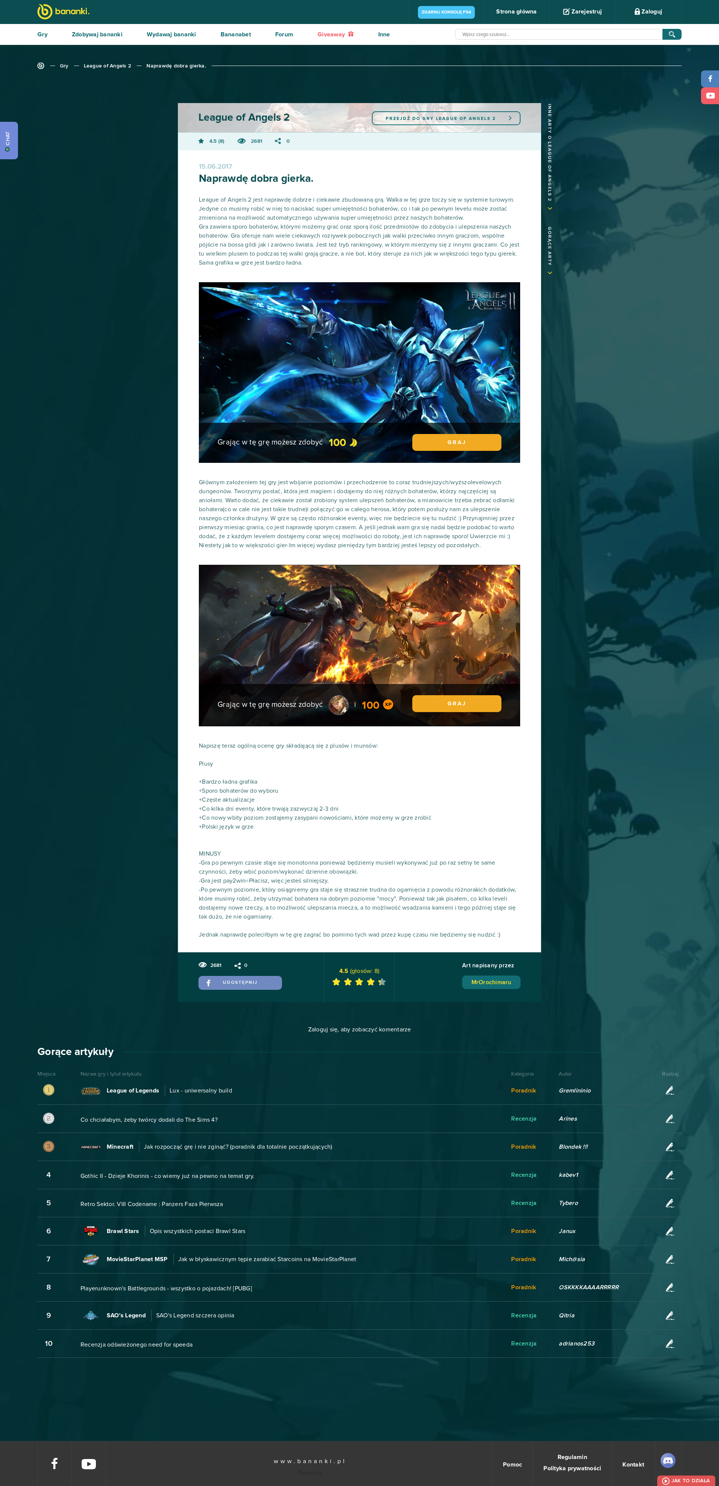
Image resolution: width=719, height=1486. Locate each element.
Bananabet (236, 34)
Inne (384, 34)
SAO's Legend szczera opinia (195, 1315)
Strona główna (516, 12)
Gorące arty (549, 246)
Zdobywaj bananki (97, 34)
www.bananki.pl (310, 1461)
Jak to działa (690, 1480)
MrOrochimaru (491, 982)
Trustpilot (310, 1473)
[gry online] (63, 12)
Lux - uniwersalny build (201, 1091)
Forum (284, 34)
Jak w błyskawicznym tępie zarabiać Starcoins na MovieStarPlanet (267, 1259)
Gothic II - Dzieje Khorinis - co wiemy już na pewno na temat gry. (168, 1176)
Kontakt (633, 1465)
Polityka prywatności (572, 1468)
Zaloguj (651, 12)
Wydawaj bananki (171, 34)
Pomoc (512, 1465)
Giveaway (332, 34)
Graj (457, 442)
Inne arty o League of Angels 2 (549, 153)
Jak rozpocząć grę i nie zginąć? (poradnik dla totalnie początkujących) (238, 1147)
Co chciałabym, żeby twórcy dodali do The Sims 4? (149, 1120)
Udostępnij (240, 982)
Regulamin (572, 1457)
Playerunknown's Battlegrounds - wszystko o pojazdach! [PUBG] (166, 1288)
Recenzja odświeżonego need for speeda (136, 1345)
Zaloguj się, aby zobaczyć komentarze (359, 1030)
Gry (42, 34)
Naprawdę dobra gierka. (176, 66)
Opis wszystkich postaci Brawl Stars (198, 1231)
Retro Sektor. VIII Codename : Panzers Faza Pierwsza (152, 1204)
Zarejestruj (586, 12)
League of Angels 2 (107, 66)
